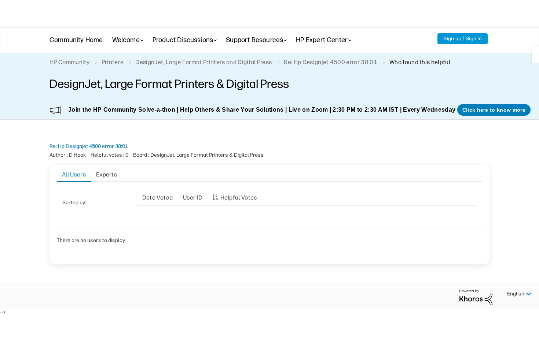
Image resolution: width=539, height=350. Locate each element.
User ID (192, 197)
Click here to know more (493, 110)
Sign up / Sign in (462, 39)
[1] (535, 54)
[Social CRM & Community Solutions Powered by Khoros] (475, 297)
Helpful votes (238, 197)
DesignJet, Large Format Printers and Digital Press (203, 62)
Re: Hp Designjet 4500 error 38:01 (89, 146)
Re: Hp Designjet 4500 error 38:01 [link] (330, 62)
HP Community (69, 62)
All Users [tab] (74, 174)
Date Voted (157, 197)
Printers (113, 62)
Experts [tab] (106, 174)
